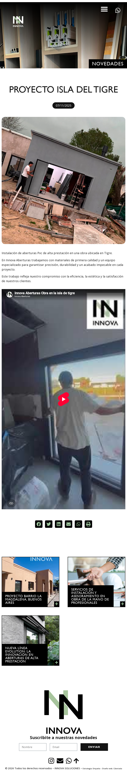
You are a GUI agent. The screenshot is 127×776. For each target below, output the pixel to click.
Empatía (96, 768)
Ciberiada (117, 768)
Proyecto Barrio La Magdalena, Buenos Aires (23, 599)
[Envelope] (60, 760)
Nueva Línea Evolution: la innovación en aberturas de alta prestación (21, 654)
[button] (104, 9)
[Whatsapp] (68, 760)
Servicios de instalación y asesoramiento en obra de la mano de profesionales (90, 596)
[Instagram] (51, 760)
